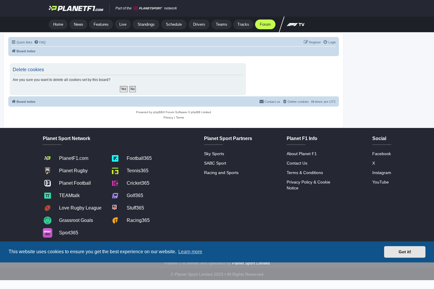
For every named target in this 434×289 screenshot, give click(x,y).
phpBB (158, 112)
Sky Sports (214, 153)
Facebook (381, 153)
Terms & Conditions (305, 172)
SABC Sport (215, 163)
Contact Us (297, 163)
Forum (265, 24)
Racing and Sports (221, 172)
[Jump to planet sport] (148, 8)
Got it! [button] (405, 251)
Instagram (381, 172)
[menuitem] (40, 42)
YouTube (380, 182)
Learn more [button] (190, 251)
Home (58, 24)
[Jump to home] (76, 8)
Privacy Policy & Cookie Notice (308, 185)
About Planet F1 (302, 153)
